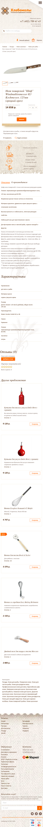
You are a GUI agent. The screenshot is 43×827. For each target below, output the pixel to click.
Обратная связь (28, 750)
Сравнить (8, 138)
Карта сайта (5, 778)
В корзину (35, 424)
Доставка (4, 788)
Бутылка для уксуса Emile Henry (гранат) (21, 459)
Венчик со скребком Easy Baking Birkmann (21, 602)
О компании (5, 750)
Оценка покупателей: (11, 363)
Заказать (21, 119)
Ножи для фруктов (33, 696)
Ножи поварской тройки (17, 701)
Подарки (26, 731)
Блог (2, 781)
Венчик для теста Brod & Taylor (17, 555)
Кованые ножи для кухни (22, 692)
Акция (3, 721)
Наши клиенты (6, 786)
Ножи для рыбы (13, 682)
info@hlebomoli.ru (29, 752)
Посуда (4, 682)
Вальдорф (26, 721)
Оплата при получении (30, 148)
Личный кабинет (24, 40)
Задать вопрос (22, 138)
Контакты (4, 754)
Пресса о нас (5, 783)
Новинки (26, 728)
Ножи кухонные (32, 701)
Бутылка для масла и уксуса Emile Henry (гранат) (20, 408)
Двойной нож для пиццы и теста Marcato (21, 651)
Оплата (3, 757)
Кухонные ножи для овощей (16, 696)
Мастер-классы (28, 723)
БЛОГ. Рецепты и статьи (9, 759)
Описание (5, 182)
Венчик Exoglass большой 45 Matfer (18, 508)
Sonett (3, 733)
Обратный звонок (35, 18)
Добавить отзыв (8, 359)
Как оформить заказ (8, 774)
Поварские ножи (25, 682)
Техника (4, 726)
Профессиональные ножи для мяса (14, 687)
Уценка (25, 726)
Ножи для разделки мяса (20, 684)
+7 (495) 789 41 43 (30, 21)
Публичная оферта (7, 762)
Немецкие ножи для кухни (16, 689)
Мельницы (5, 723)
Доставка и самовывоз (9, 752)
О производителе (19, 182)
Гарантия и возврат (7, 776)
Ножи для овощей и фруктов (12, 699)
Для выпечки (5, 728)
